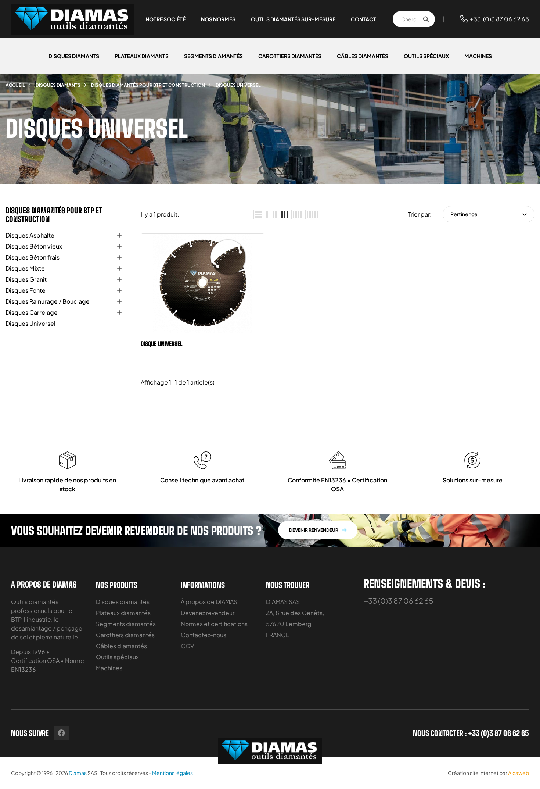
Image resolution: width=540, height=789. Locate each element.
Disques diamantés (123, 602)
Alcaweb (518, 773)
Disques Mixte (25, 268)
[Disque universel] (153, 322)
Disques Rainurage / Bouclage (48, 301)
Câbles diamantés (121, 646)
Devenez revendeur (207, 613)
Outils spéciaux (117, 657)
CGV (187, 646)
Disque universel (162, 343)
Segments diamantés (126, 624)
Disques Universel (30, 323)
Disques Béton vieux (34, 246)
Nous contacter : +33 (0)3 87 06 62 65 (471, 733)
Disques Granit (26, 279)
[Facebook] (61, 733)
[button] (317, 530)
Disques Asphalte (30, 235)
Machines (109, 668)
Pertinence (464, 214)
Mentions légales (172, 773)
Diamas (78, 773)
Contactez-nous (203, 635)
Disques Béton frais (33, 257)
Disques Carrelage (32, 312)
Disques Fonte (26, 290)
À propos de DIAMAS (209, 602)
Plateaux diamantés (123, 613)
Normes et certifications (214, 624)
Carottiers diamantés (125, 635)
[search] (426, 19)
